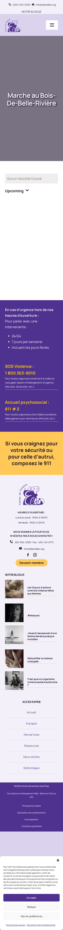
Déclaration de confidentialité (41, 925)
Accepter (31, 897)
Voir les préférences (32, 916)
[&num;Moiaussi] (14, 613)
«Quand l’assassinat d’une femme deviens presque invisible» (42, 636)
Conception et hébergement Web (22, 793)
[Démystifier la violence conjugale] (14, 658)
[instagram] (35, 555)
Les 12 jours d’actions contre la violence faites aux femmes (40, 590)
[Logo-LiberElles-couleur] (13, 19)
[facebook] (28, 555)
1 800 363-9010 (20, 373)
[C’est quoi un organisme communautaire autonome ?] (14, 680)
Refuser (31, 907)
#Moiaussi (33, 615)
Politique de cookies (15, 925)
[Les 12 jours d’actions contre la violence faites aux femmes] (14, 589)
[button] (58, 860)
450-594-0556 (23, 542)
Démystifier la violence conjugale (40, 660)
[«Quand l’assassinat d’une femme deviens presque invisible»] (14, 634)
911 (47, 463)
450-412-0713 (45, 542)
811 (8, 409)
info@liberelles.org (34, 548)
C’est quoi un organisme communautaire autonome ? (42, 682)
